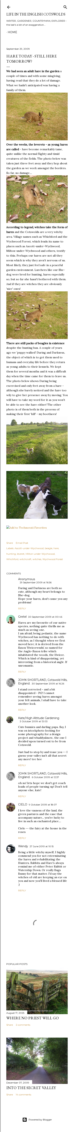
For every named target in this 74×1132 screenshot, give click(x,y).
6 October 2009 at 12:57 (45, 777)
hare (56, 548)
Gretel (22, 616)
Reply (22, 608)
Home (12, 32)
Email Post (22, 542)
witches (37, 559)
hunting (11, 553)
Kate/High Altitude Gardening (38, 718)
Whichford (12, 559)
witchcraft (25, 559)
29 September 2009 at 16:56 (36, 582)
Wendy (23, 846)
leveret (20, 553)
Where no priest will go (32, 1018)
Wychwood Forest (52, 559)
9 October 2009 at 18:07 (43, 804)
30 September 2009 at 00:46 (45, 616)
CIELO (22, 804)
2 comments (23, 1024)
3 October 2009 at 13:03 (34, 721)
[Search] (65, 6)
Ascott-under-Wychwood (29, 548)
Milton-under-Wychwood (40, 553)
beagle (48, 548)
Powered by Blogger (40, 1119)
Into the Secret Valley (31, 1087)
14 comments (23, 1094)
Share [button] (9, 542)
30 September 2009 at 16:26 (48, 683)
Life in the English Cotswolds (35, 14)
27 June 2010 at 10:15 (41, 846)
